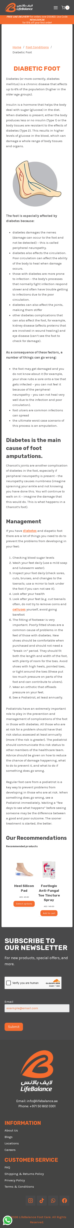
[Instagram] (30, 1201)
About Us (11, 1130)
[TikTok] (42, 1201)
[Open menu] (56, 7)
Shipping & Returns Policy (24, 1174)
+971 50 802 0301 (43, 1106)
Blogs (9, 1137)
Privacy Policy (15, 1180)
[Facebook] (64, 1201)
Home (17, 47)
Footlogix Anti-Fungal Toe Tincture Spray (49, 893)
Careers (10, 1150)
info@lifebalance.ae (42, 1101)
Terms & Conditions (19, 1186)
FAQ (7, 1167)
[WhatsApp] (53, 1201)
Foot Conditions (37, 47)
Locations (12, 1143)
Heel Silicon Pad (24, 888)
